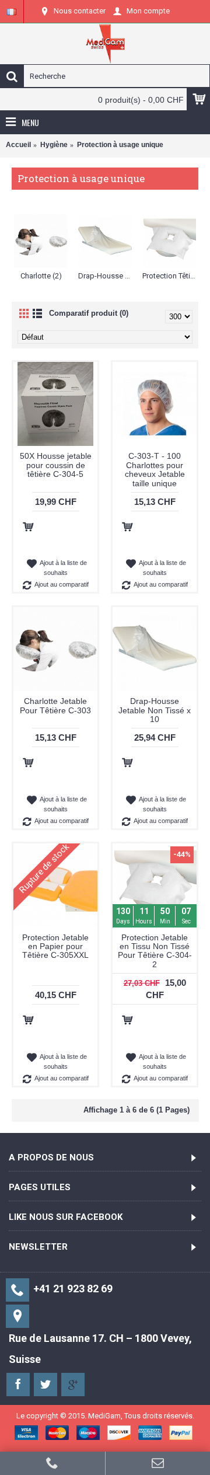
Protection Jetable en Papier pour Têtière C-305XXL (55, 946)
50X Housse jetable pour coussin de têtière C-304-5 (56, 465)
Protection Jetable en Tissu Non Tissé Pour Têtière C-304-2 (155, 951)
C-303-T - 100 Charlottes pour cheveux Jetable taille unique (155, 469)
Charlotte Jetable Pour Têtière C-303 (55, 705)
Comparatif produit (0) (88, 313)
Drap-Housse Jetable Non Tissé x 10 (154, 710)
